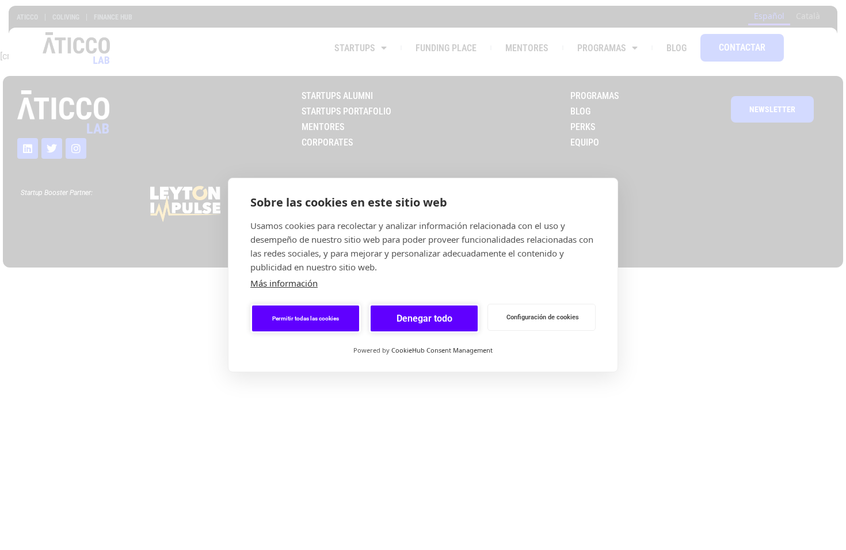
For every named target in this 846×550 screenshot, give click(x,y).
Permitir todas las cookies (305, 318)
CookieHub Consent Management (442, 350)
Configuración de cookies (542, 317)
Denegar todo (424, 318)
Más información (284, 283)
